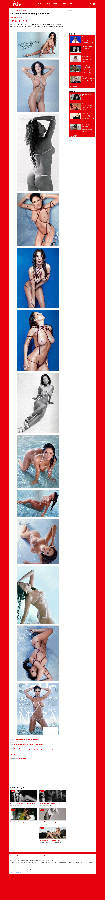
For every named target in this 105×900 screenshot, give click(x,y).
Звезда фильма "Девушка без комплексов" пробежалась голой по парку (88, 117)
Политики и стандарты (50, 855)
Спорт (64, 4)
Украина (41, 4)
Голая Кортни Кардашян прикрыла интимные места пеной (87, 128)
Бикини (72, 4)
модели (13, 754)
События (56, 4)
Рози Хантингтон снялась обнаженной (22, 803)
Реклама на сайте (22, 855)
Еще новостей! (74, 86)
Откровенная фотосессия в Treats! (50, 803)
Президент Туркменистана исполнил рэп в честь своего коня (87, 39)
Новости (72, 34)
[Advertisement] (38, 774)
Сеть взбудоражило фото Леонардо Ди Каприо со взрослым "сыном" (88, 49)
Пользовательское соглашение (67, 855)
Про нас (12, 855)
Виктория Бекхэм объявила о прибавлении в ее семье (87, 58)
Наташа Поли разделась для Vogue (50, 822)
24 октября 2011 (24, 10)
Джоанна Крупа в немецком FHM (49, 840)
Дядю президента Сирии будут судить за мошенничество (88, 78)
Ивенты (32, 855)
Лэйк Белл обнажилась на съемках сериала (27, 744)
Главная (12, 10)
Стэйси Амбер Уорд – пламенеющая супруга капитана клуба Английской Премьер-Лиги (87, 69)
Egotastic (22, 759)
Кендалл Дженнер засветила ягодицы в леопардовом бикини (87, 106)
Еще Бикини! (73, 135)
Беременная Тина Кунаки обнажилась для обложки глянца (88, 96)
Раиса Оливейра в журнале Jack (20, 822)
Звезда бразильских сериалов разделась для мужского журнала (34, 749)
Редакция (39, 855)
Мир (48, 4)
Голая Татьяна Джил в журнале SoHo (25, 740)
